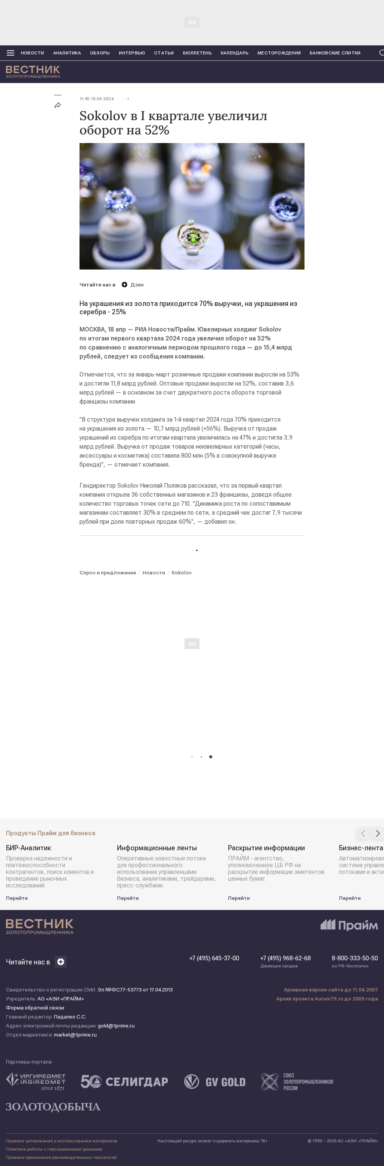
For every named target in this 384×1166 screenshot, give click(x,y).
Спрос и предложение (108, 572)
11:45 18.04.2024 (97, 98)
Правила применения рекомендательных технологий (61, 1157)
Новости (32, 53)
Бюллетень (197, 53)
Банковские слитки (335, 53)
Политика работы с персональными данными (54, 1149)
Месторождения (279, 53)
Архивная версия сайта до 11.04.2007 (331, 990)
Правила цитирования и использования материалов (61, 1140)
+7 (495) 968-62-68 (285, 962)
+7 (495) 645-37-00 (214, 958)
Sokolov (181, 572)
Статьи (164, 53)
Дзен (137, 285)
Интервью (132, 53)
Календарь (235, 53)
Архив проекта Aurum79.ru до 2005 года (327, 999)
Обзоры (100, 53)
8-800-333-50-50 (355, 962)
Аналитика (67, 53)
